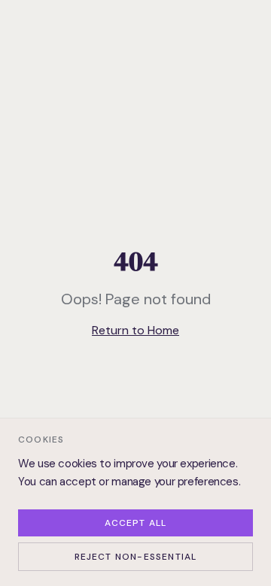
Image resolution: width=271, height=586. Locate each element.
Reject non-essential (136, 557)
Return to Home (135, 330)
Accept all (136, 523)
